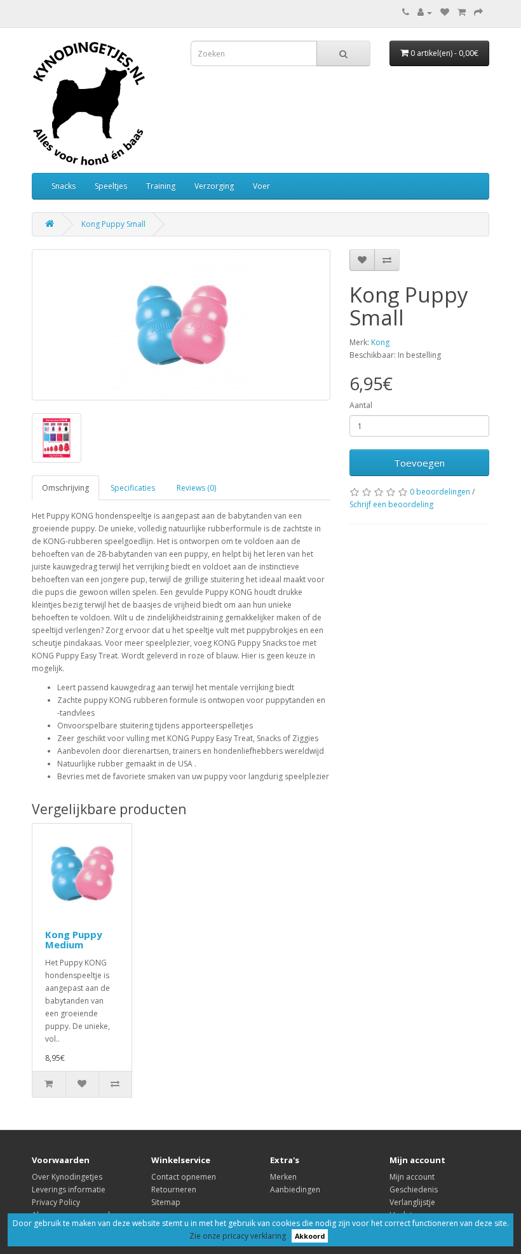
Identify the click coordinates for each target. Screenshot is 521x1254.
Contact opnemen (183, 1176)
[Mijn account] (424, 12)
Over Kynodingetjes (67, 1176)
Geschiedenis (413, 1189)
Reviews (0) (196, 487)
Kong (380, 342)
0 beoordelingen (440, 491)
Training (160, 186)
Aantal (360, 405)
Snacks (63, 186)
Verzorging (214, 186)
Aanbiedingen (295, 1189)
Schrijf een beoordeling (391, 504)
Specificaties (133, 487)
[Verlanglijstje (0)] (444, 12)
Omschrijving (65, 487)
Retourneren (173, 1189)
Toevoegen (419, 462)
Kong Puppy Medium (73, 939)
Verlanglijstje (412, 1202)
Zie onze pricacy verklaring (237, 1235)
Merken (283, 1176)
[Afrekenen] (478, 12)
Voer (261, 186)
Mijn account (412, 1176)
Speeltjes (111, 186)
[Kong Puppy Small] (181, 324)
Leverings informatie (68, 1189)
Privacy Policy (56, 1202)
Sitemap (165, 1202)
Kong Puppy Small (113, 224)
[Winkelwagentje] (461, 12)
